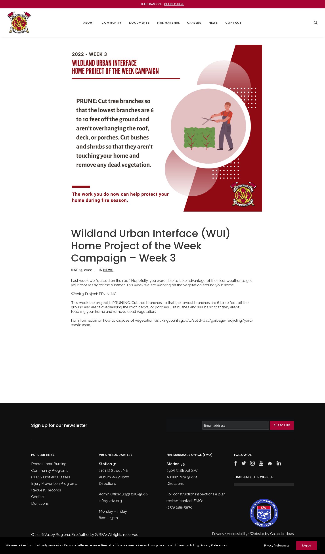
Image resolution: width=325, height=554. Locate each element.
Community (111, 23)
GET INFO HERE (174, 4)
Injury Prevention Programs (54, 483)
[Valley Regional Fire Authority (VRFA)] (19, 22)
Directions (107, 483)
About (88, 23)
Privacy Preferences (276, 545)
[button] (316, 22)
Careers (194, 23)
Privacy (218, 533)
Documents (139, 23)
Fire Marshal (168, 23)
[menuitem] (88, 22)
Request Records (46, 490)
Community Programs (49, 470)
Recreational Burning (48, 464)
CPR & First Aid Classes (50, 477)
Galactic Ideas (282, 533)
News (213, 23)
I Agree (306, 545)
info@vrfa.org (110, 501)
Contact (233, 23)
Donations (40, 503)
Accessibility (237, 533)
